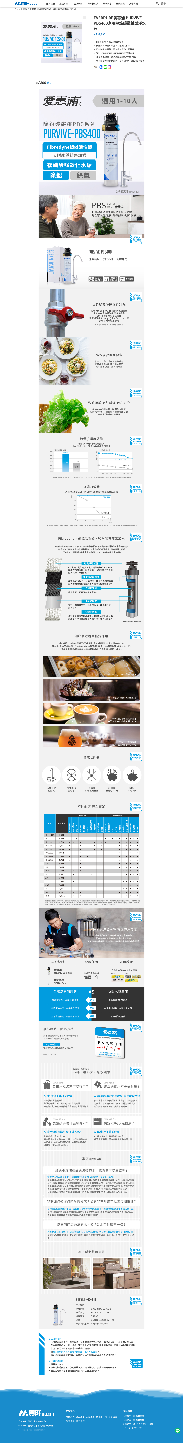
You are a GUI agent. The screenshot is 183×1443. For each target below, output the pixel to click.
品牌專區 (78, 3)
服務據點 (120, 3)
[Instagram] (109, 67)
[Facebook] (101, 67)
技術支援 (133, 3)
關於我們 (50, 3)
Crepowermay (39, 1429)
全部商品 (24, 9)
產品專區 (63, 3)
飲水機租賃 (93, 3)
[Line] (105, 67)
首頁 (16, 9)
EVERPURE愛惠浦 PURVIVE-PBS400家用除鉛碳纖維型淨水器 (53, 9)
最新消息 (107, 3)
